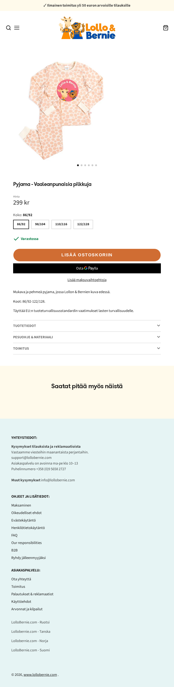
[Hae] (8, 28)
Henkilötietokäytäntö (28, 528)
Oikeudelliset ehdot (26, 513)
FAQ (14, 535)
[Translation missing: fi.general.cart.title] (166, 28)
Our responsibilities (26, 543)
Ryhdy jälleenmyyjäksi (28, 558)
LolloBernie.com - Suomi (30, 650)
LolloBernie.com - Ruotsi (30, 622)
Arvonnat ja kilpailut (27, 609)
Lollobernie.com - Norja (29, 641)
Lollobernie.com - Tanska (30, 631)
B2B (14, 550)
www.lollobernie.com (40, 674)
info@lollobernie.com (58, 480)
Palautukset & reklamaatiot (32, 594)
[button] (78, 165)
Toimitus (18, 586)
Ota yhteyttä (21, 579)
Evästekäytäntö (23, 520)
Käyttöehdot (21, 601)
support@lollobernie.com (31, 457)
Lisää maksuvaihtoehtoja (87, 280)
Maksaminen (21, 505)
